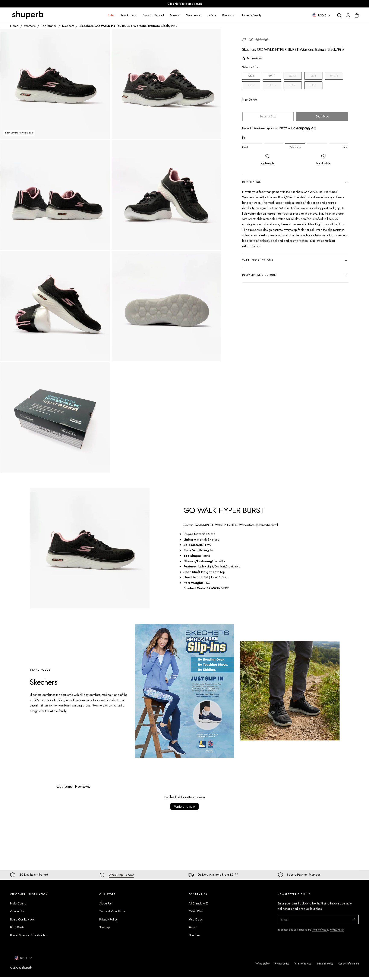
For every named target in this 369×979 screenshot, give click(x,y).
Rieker (193, 927)
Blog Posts (17, 927)
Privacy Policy (108, 919)
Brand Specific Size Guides (28, 935)
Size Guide (249, 99)
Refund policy (262, 963)
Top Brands (49, 25)
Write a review (184, 806)
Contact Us (17, 911)
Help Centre (18, 903)
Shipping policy (324, 963)
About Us (105, 903)
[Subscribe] (353, 919)
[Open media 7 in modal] (102, 370)
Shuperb (27, 968)
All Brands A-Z (198, 903)
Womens (30, 25)
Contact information (348, 963)
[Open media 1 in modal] (102, 36)
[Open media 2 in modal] (213, 36)
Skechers (68, 25)
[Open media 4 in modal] (213, 147)
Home (14, 25)
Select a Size (250, 67)
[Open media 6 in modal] (213, 259)
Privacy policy (282, 963)
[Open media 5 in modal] (102, 259)
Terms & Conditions (112, 911)
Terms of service (302, 963)
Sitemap (104, 927)
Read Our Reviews (22, 919)
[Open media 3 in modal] (102, 147)
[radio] (251, 76)
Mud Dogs (196, 919)
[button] (339, 15)
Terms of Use (319, 929)
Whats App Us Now (121, 875)
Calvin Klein (196, 911)
